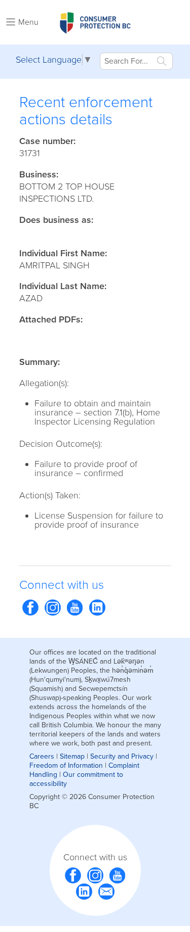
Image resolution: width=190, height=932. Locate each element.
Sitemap (72, 756)
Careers (41, 756)
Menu (28, 22)
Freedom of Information (66, 765)
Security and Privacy (122, 756)
